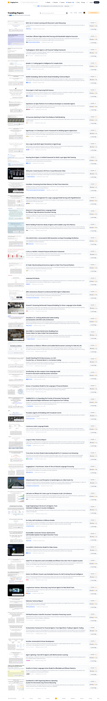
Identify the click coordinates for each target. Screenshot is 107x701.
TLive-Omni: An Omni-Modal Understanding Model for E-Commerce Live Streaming (52, 453)
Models (48, 2)
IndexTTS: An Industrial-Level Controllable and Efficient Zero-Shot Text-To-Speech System (54, 561)
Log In (91, 2)
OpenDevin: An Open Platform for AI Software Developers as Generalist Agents (50, 104)
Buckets (71, 2)
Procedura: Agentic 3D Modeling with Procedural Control (43, 413)
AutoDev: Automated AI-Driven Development (40, 641)
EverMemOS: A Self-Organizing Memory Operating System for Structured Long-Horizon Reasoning (41, 682)
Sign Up (96, 2)
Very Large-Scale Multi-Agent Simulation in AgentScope (43, 144)
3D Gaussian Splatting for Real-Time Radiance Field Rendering (45, 117)
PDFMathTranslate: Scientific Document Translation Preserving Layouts (48, 614)
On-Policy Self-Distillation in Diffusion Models (40, 520)
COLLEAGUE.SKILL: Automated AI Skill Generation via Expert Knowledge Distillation (52, 238)
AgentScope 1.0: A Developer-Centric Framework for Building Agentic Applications (51, 130)
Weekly (75, 12)
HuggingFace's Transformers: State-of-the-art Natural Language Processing (50, 466)
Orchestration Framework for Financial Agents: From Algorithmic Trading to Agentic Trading (55, 628)
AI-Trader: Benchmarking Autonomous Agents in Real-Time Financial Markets (50, 265)
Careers (48, 698)
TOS (23, 698)
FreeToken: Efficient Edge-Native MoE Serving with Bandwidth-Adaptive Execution (52, 36)
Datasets (55, 2)
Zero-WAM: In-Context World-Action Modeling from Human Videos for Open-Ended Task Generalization (42, 332)
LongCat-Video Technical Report (36, 440)
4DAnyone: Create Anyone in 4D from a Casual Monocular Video (45, 171)
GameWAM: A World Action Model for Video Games (41, 547)
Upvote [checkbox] (94, 22)
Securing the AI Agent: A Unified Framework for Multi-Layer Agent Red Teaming (51, 157)
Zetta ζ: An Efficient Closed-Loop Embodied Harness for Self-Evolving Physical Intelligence (54, 574)
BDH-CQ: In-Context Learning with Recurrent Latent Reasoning (46, 23)
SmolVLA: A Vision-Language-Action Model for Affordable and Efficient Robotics (51, 668)
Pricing (83, 2)
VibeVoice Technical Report (34, 601)
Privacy (31, 698)
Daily (71, 12)
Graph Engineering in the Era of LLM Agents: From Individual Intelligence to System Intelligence (41, 507)
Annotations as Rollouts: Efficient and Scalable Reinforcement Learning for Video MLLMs (54, 346)
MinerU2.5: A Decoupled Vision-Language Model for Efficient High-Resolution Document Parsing (41, 211)
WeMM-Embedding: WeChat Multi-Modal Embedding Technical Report (48, 77)
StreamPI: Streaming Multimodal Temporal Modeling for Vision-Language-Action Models (54, 305)
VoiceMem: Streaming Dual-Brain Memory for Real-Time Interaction (47, 184)
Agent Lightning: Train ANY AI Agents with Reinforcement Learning (47, 655)
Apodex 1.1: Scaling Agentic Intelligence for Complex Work (44, 63)
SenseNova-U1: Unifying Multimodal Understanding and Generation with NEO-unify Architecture (42, 319)
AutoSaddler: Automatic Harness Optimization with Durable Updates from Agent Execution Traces (42, 534)
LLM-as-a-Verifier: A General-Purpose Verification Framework (45, 251)
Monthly (80, 12)
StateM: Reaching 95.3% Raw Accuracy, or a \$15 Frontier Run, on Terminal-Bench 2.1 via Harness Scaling (43, 359)
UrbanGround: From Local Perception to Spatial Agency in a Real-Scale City (49, 480)
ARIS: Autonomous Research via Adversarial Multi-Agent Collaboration (48, 292)
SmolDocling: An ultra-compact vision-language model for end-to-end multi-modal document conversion (43, 372)
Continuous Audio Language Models (37, 426)
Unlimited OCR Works (32, 278)
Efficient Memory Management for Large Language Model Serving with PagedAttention (53, 198)
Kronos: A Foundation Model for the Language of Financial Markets (47, 386)
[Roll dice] (67, 13)
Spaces (62, 2)
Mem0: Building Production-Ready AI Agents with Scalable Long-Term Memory (50, 225)
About (39, 698)
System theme (13, 698)
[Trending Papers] (84, 12)
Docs (78, 2)
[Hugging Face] (56, 698)
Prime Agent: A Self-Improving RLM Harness (40, 90)
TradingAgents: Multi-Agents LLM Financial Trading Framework (46, 50)
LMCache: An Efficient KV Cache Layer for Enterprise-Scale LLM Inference (49, 493)
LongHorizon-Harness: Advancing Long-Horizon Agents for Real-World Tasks (50, 587)
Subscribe (67, 6)
